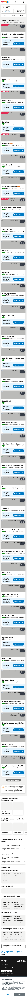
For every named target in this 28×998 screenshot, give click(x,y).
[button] (13, 7)
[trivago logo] (5, 2)
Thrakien (19, 952)
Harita (21, 15)
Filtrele (13, 15)
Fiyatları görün (17, 43)
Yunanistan (17, 951)
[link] (15, 2)
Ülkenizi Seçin (4, 964)
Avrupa (11, 951)
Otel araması (4, 951)
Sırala (5, 15)
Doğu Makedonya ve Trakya (8, 952)
